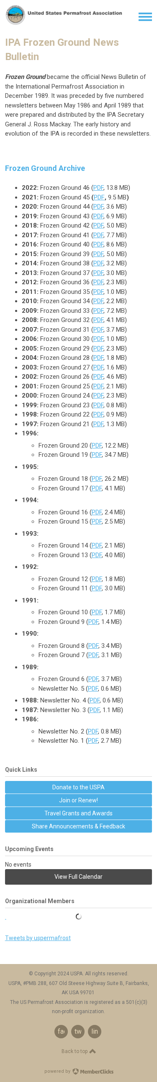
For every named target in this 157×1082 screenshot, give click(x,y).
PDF (98, 187)
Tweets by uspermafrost (38, 938)
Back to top (75, 1051)
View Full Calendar (78, 876)
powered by (58, 1071)
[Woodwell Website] (78, 916)
